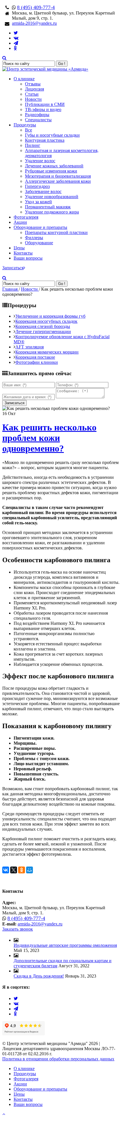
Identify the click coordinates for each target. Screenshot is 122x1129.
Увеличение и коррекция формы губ (50, 316)
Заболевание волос (43, 191)
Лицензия (34, 89)
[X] (13, 870)
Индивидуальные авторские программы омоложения (65, 945)
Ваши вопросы (28, 258)
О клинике (24, 78)
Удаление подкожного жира (52, 212)
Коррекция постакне (35, 357)
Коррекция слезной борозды (42, 326)
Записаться (13, 267)
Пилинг (32, 145)
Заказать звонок (17, 929)
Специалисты (38, 119)
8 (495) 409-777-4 (36, 7)
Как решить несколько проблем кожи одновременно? (49, 437)
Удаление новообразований (51, 196)
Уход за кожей (38, 201)
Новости (33, 99)
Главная (10, 289)
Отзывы (33, 83)
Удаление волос (40, 160)
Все (28, 130)
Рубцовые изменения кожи (51, 171)
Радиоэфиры (37, 114)
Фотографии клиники (36, 362)
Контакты (23, 253)
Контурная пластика (44, 140)
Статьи (32, 94)
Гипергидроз (37, 186)
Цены (19, 247)
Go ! (61, 63)
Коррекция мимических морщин (47, 352)
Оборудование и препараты (40, 227)
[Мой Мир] (29, 870)
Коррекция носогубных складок (46, 321)
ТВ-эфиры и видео (43, 109)
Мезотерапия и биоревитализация (58, 176)
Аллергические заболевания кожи (58, 181)
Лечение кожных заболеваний (54, 165)
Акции (20, 222)
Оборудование (39, 242)
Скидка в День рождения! (39, 976)
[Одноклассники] (21, 870)
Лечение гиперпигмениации (43, 331)
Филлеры (34, 237)
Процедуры (25, 124)
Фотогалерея (26, 217)
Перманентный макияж (48, 206)
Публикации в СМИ (45, 104)
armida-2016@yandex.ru (34, 23)
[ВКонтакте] (5, 870)
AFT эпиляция (29, 346)
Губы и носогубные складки (52, 135)
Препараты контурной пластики (56, 232)
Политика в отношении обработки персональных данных (58, 1058)
